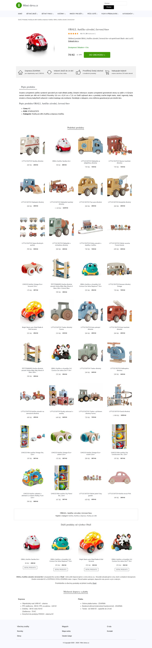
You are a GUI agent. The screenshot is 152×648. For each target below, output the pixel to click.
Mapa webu (66, 631)
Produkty (24, 19)
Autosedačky (128, 14)
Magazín (65, 626)
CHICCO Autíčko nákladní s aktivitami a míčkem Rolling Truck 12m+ (32, 495)
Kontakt (110, 631)
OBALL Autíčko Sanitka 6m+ (61, 161)
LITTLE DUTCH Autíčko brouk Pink (119, 493)
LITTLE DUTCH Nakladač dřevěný (32, 202)
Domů (20, 14)
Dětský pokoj (47, 14)
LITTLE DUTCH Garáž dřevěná (119, 411)
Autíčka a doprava (43, 19)
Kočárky (61, 14)
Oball (122, 38)
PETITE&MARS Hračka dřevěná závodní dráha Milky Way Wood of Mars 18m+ (32, 370)
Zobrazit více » (73, 41)
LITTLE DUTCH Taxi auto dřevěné (90, 202)
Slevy (19, 636)
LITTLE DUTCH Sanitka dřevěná (32, 161)
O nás (109, 626)
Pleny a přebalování (109, 14)
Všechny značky (23, 626)
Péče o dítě (91, 14)
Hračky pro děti (76, 14)
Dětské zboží (31, 14)
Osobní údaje (67, 636)
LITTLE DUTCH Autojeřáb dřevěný (119, 202)
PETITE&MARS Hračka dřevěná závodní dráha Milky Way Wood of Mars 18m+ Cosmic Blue (61, 286)
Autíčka (51, 19)
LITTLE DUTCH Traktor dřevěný (90, 368)
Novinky (20, 631)
